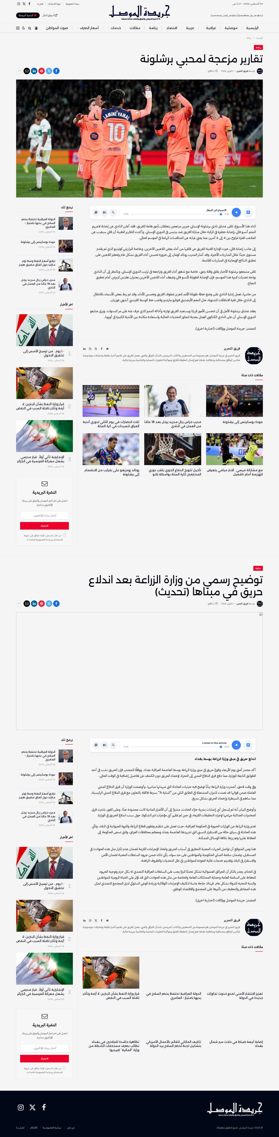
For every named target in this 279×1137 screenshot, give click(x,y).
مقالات (135, 28)
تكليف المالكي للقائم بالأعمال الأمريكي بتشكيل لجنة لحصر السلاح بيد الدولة (173, 1044)
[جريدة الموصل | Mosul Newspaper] (139, 12)
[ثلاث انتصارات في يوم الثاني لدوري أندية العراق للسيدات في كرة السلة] (111, 401)
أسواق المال (48, 15)
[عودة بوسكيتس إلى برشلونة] (234, 401)
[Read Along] (104, 212)
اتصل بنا (40, 4)
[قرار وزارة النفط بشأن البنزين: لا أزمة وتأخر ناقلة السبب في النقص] (44, 383)
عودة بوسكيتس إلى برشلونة (243, 422)
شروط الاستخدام (54, 4)
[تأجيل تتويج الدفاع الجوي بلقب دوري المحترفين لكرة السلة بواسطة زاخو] (172, 449)
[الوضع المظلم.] (23, 28)
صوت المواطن (57, 28)
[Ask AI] (96, 212)
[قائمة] (18, 28)
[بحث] (30, 28)
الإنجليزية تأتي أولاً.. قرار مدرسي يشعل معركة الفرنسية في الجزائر (40, 459)
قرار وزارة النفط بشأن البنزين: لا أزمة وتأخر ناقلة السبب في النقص (40, 406)
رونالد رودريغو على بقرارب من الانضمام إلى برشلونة (111, 472)
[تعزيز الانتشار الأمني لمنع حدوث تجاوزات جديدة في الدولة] (234, 972)
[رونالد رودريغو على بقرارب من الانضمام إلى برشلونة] (111, 449)
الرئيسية (252, 28)
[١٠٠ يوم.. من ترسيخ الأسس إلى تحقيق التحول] (44, 330)
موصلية (231, 28)
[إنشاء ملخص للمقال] (248, 212)
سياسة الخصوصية (72, 4)
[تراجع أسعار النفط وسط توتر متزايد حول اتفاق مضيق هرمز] (66, 265)
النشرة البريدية (26, 15)
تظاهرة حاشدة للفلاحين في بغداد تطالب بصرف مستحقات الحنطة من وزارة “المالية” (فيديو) (114, 1046)
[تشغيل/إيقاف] (236, 212)
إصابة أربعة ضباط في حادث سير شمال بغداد (236, 1044)
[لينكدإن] (34, 71)
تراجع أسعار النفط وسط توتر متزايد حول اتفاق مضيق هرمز (37, 262)
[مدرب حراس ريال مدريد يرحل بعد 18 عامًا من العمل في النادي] (172, 401)
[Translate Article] (113, 212)
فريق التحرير (242, 71)
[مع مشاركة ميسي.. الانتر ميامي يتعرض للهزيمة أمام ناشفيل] (234, 449)
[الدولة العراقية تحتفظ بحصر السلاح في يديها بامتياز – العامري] (66, 223)
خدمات (116, 28)
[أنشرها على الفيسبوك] (56, 71)
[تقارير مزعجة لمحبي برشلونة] (139, 139)
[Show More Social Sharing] (19, 71)
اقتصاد (171, 28)
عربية (190, 28)
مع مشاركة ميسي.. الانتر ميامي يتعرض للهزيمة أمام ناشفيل (235, 472)
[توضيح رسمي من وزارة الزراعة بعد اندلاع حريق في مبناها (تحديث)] (139, 671)
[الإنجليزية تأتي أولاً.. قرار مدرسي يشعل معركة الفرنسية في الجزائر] (44, 436)
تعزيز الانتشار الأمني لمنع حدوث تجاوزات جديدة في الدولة (235, 996)
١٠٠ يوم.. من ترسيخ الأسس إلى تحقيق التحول (43, 353)
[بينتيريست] (41, 71)
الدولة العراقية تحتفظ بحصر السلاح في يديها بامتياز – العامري (38, 222)
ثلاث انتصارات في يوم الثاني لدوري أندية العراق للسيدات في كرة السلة (111, 424)
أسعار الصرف (89, 28)
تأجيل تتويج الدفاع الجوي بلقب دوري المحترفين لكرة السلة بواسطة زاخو (175, 472)
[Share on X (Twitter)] (49, 71)
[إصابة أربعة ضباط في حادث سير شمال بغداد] (234, 1021)
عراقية (211, 28)
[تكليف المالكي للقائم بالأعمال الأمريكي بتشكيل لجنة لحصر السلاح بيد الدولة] (172, 1021)
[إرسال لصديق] (27, 71)
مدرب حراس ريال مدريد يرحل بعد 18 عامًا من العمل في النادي (172, 424)
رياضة (153, 28)
